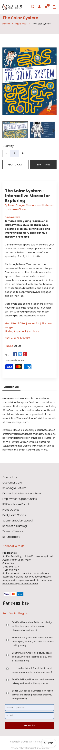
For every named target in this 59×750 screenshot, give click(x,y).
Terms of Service (12, 531)
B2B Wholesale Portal (15, 504)
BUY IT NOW (43, 164)
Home (6, 23)
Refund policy (11, 537)
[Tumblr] (22, 603)
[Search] (32, 6)
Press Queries (10, 509)
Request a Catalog (14, 526)
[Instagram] (13, 603)
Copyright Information (37, 748)
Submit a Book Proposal (17, 520)
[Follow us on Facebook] (15, 354)
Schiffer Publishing (38, 741)
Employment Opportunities (19, 499)
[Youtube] (18, 603)
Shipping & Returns (14, 488)
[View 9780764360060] (15, 129)
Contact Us (9, 477)
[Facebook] (3, 603)
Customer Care (12, 482)
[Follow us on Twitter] (20, 354)
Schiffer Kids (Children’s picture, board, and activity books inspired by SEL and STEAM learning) (32, 656)
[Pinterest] (27, 603)
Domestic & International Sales (21, 493)
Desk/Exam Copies (14, 515)
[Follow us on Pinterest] (25, 354)
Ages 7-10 (21, 23)
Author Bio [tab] (11, 387)
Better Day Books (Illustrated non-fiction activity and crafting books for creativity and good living (32, 694)
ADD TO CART (16, 164)
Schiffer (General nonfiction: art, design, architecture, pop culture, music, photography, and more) (32, 626)
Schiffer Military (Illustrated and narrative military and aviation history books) (33, 681)
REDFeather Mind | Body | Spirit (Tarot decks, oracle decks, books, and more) (32, 670)
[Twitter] (8, 603)
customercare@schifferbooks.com (20, 583)
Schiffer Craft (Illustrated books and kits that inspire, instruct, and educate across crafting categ (33, 641)
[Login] (39, 6)
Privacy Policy (17, 748)
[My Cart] (46, 6)
